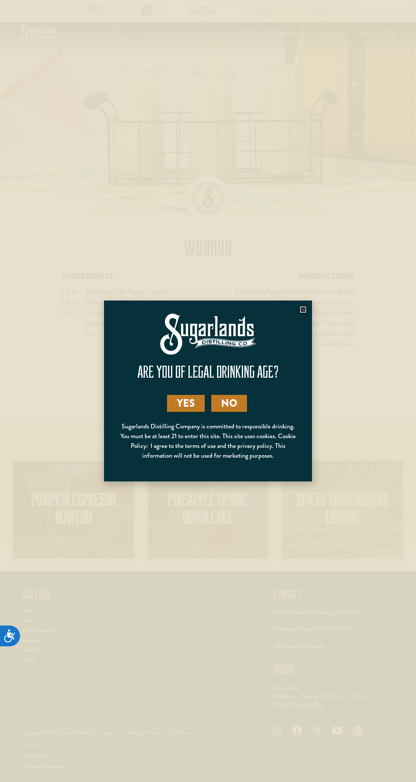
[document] (208, 391)
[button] (303, 309)
